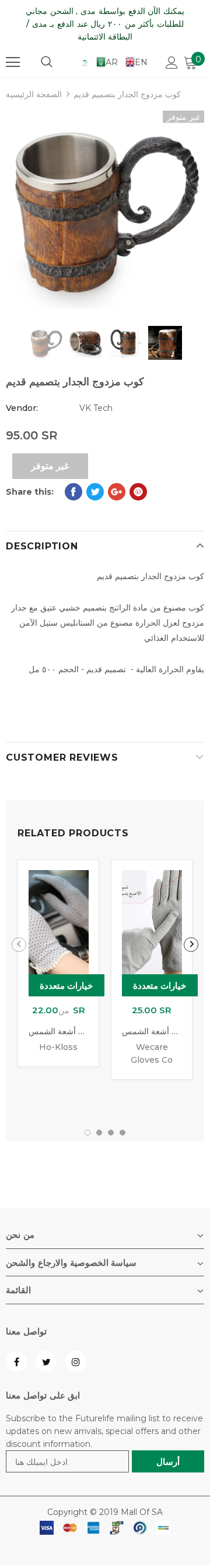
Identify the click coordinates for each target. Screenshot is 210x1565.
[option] (105, 209)
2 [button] (99, 1132)
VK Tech (96, 408)
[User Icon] (172, 62)
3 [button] (111, 1132)
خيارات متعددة (66, 985)
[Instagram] (75, 1361)
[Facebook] (16, 1361)
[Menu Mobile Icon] (13, 62)
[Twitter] (46, 1361)
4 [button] (122, 1132)
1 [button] (87, 1132)
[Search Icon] (46, 62)
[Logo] (85, 62)
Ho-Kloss (58, 1047)
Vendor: (22, 408)
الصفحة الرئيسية (34, 94)
